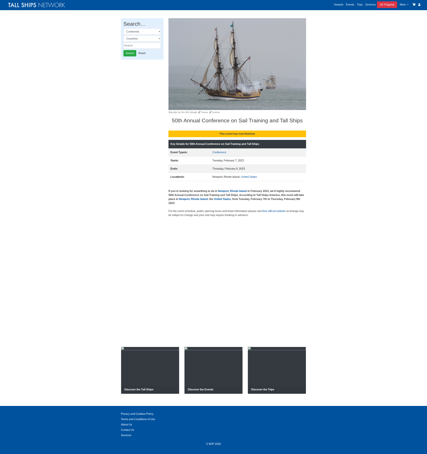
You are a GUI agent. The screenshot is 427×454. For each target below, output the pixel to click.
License (215, 112)
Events (350, 4)
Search (130, 53)
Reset (141, 53)
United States (249, 176)
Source (204, 112)
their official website (274, 211)
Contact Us (127, 429)
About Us (126, 424)
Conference (219, 152)
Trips (360, 4)
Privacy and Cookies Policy (137, 413)
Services (370, 4)
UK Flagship (387, 4)
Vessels (338, 4)
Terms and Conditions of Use (138, 419)
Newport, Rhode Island (232, 191)
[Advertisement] (142, 116)
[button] (404, 4)
